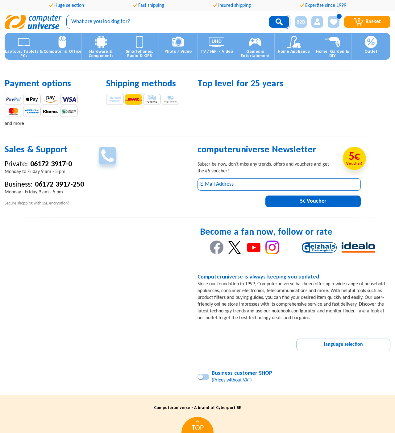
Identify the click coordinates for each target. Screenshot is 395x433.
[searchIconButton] (279, 22)
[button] (24, 46)
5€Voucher (313, 201)
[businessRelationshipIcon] (301, 22)
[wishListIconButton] (333, 22)
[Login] (317, 22)
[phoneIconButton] (107, 155)
